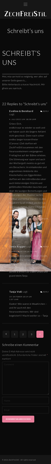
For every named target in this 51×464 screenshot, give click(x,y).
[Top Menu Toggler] (25, 4)
